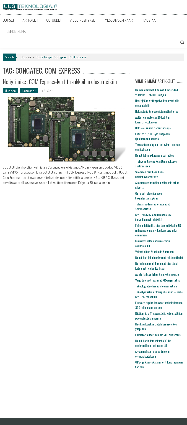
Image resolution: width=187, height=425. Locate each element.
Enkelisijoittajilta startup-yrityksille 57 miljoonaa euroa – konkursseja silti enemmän (158, 230)
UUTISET (8, 20)
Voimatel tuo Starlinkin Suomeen (154, 251)
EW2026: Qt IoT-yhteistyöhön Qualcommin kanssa (152, 136)
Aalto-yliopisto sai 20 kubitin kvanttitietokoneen (152, 119)
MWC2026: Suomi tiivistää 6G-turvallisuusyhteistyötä (153, 217)
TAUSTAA (149, 20)
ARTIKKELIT (30, 20)
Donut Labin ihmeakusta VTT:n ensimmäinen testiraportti (153, 343)
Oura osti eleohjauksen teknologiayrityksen (148, 195)
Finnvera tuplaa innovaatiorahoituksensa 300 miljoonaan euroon (158, 305)
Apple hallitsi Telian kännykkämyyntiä (157, 274)
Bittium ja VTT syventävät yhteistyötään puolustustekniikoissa (158, 315)
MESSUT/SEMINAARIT (120, 20)
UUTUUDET (54, 20)
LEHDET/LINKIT (17, 31)
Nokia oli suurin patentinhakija (153, 127)
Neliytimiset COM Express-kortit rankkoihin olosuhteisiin (60, 81)
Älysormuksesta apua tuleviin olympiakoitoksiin (152, 353)
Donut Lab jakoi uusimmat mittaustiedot (159, 257)
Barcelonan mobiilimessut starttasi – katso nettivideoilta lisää (157, 266)
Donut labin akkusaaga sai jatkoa (154, 155)
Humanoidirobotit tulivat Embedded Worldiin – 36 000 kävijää (156, 92)
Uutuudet (29, 91)
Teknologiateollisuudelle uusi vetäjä (156, 286)
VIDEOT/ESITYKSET (83, 20)
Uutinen (10, 91)
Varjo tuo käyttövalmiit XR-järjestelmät (158, 280)
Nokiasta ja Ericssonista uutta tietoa (156, 111)
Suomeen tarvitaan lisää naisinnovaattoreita (149, 174)
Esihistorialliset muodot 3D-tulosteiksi (158, 334)
